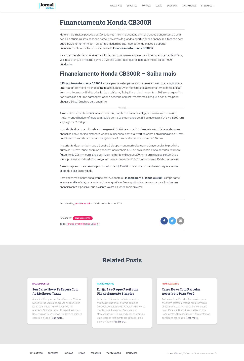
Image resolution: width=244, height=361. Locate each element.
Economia (172, 6)
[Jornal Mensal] (47, 6)
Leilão (159, 6)
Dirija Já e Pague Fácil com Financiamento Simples (117, 291)
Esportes (132, 6)
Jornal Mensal (174, 353)
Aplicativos (116, 6)
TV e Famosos (189, 6)
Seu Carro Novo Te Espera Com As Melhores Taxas (55, 291)
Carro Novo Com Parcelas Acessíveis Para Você (181, 291)
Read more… (57, 318)
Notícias (146, 6)
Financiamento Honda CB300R (83, 223)
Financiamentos (82, 218)
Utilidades (206, 6)
